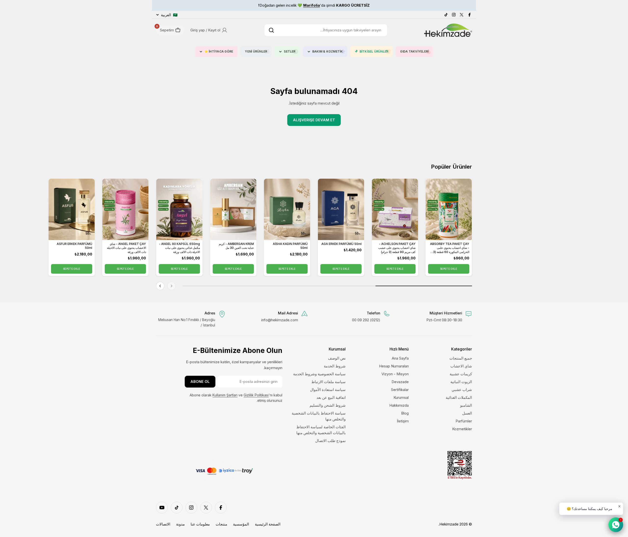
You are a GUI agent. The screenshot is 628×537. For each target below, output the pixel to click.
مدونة (180, 524)
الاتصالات (163, 524)
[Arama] (271, 30)
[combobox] (325, 30)
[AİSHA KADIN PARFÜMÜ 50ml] (287, 209)
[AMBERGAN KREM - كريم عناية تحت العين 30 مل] (233, 209)
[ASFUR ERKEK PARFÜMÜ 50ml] (72, 209)
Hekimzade (448, 524)
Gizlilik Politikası (256, 395)
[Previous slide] (171, 286)
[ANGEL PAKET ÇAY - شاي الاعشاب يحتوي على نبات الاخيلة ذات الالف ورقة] (125, 209)
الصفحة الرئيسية (267, 524)
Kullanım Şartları (224, 395)
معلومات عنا (200, 524)
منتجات (221, 524)
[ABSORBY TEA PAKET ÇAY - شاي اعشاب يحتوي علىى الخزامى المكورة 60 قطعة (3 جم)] (449, 209)
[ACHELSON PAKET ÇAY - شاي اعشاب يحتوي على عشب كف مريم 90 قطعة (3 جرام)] (395, 209)
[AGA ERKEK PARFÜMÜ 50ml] (341, 209)
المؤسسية (241, 524)
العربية (169, 15)
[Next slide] (160, 286)
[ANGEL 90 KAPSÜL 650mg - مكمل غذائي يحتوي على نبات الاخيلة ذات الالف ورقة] (179, 209)
